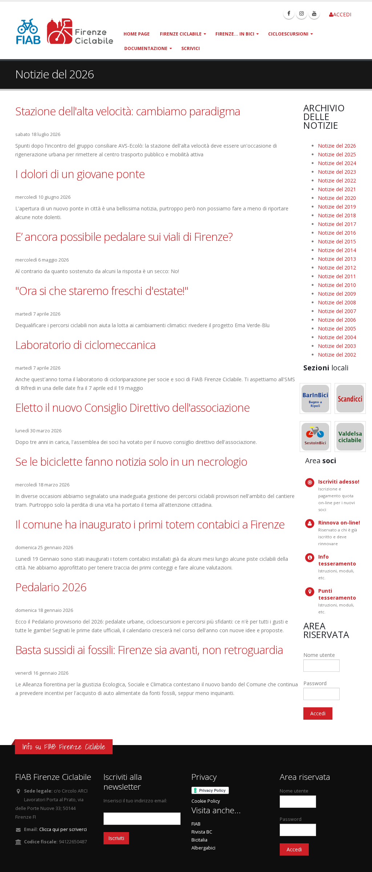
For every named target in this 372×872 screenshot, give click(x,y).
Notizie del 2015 (337, 241)
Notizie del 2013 (337, 258)
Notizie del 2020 (337, 197)
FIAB (196, 824)
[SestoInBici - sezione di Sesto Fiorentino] (315, 436)
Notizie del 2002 (337, 354)
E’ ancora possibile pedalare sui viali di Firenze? (123, 236)
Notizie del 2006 (337, 319)
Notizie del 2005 (337, 328)
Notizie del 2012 (337, 267)
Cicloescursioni (288, 34)
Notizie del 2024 (337, 163)
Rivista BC (201, 832)
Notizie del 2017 (337, 224)
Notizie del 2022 (337, 180)
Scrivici (190, 48)
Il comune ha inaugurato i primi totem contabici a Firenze (149, 524)
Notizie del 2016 (337, 232)
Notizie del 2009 (337, 293)
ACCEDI (342, 14)
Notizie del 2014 (337, 250)
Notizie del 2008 (337, 302)
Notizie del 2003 (337, 345)
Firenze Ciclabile (181, 34)
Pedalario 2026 (50, 587)
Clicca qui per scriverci (63, 829)
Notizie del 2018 (337, 215)
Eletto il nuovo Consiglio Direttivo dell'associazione (132, 407)
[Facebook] (288, 13)
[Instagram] (301, 13)
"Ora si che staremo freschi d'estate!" (101, 290)
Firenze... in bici (234, 34)
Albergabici (203, 848)
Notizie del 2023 (337, 171)
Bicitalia (199, 840)
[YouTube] (314, 13)
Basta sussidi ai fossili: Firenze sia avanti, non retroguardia (149, 649)
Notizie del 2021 (337, 189)
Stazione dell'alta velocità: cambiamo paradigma (127, 111)
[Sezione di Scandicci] (350, 398)
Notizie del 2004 (337, 337)
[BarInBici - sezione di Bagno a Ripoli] (315, 398)
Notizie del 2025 (337, 154)
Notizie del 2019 (337, 206)
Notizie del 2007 (337, 311)
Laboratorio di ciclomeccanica (85, 344)
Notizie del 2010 (337, 284)
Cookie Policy (205, 801)
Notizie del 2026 (337, 145)
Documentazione (145, 48)
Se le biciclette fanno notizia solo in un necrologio (131, 461)
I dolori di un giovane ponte (80, 173)
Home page (137, 34)
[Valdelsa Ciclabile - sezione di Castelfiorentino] (350, 436)
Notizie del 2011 (337, 276)
